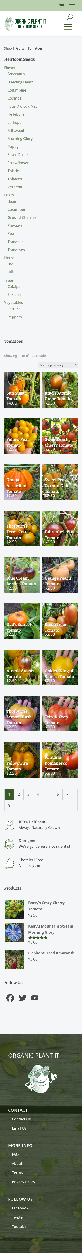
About (17, 1163)
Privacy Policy (23, 1181)
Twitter (18, 1217)
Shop (8, 48)
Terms (17, 1172)
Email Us (19, 1128)
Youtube (19, 1226)
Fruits (19, 48)
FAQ (15, 1154)
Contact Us (21, 1119)
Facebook (20, 1208)
